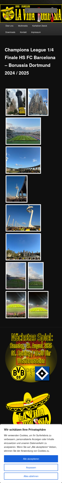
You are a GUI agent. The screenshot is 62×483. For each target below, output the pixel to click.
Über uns (9, 25)
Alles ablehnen (31, 476)
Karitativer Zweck (39, 25)
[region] (31, 453)
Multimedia (23, 25)
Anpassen (31, 467)
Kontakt (23, 32)
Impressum (36, 32)
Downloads (10, 32)
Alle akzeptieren (31, 458)
